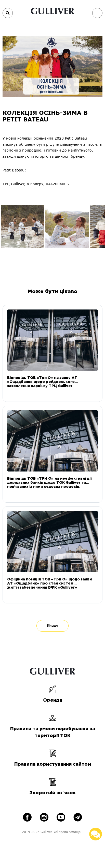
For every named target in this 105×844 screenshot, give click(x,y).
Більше (52, 625)
